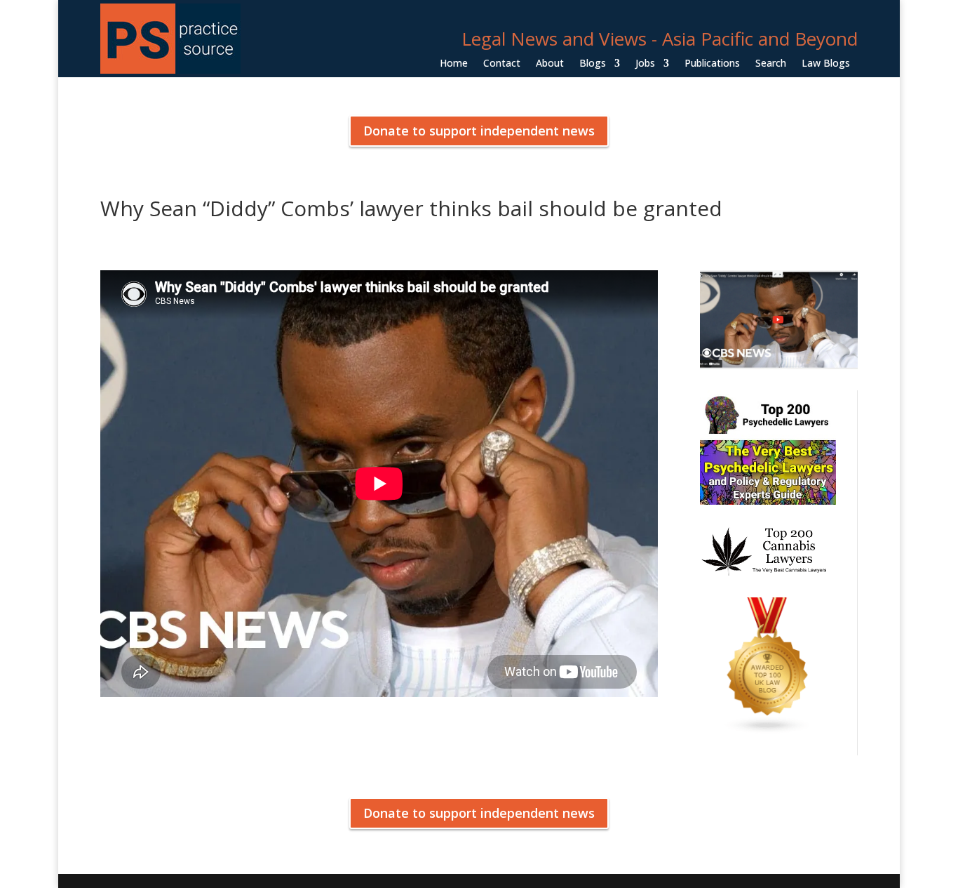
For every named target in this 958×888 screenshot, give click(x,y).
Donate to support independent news (479, 130)
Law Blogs (826, 63)
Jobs (645, 63)
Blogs (592, 63)
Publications (712, 63)
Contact (501, 63)
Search (770, 63)
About (550, 63)
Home (454, 63)
